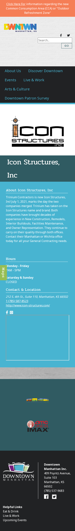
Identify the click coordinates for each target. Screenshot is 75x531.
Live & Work (33, 79)
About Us (13, 70)
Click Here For (15, 4)
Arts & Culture (17, 89)
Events (10, 79)
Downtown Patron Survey (27, 98)
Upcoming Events (15, 520)
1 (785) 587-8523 (17, 301)
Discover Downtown (45, 70)
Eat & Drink (11, 511)
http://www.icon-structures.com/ (28, 305)
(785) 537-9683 (54, 491)
